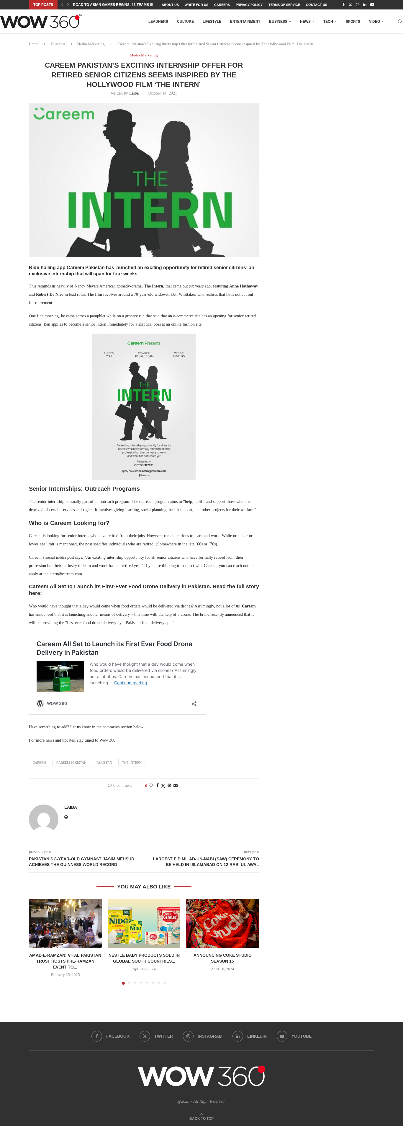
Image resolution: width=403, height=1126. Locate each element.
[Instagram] (357, 4)
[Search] (400, 21)
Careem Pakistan (71, 762)
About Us (170, 5)
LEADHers (158, 22)
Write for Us (196, 5)
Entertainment (245, 22)
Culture (185, 22)
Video (374, 22)
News (305, 22)
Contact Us (316, 5)
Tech (328, 22)
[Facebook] (344, 4)
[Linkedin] (364, 4)
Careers (222, 5)
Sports (353, 22)
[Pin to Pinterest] (169, 785)
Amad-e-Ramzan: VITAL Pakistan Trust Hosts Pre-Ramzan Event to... (65, 961)
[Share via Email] (175, 785)
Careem (39, 762)
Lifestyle (212, 22)
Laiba (134, 93)
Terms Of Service (284, 5)
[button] (62, 4)
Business (278, 22)
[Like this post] (151, 785)
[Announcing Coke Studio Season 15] (222, 923)
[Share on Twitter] (163, 786)
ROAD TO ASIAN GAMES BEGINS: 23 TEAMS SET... (116, 5)
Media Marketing (91, 44)
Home (33, 44)
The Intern (132, 762)
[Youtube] (372, 4)
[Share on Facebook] (157, 785)
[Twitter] (350, 4)
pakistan (104, 762)
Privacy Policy (249, 5)
